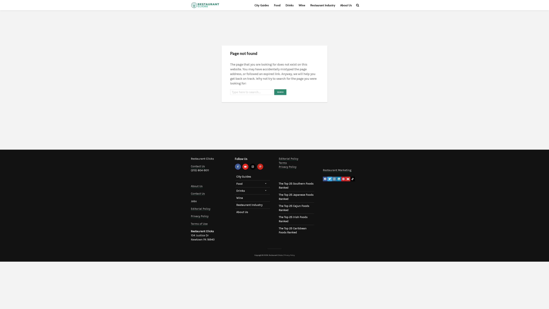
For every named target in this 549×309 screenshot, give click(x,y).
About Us (346, 5)
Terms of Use (199, 223)
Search (280, 92)
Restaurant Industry (322, 5)
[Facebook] (238, 167)
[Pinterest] (260, 167)
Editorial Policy (200, 208)
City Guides (261, 5)
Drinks (290, 5)
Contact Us (198, 166)
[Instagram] (253, 167)
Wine (302, 5)
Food (277, 5)
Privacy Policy (199, 216)
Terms (283, 163)
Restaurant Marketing (337, 170)
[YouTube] (245, 167)
